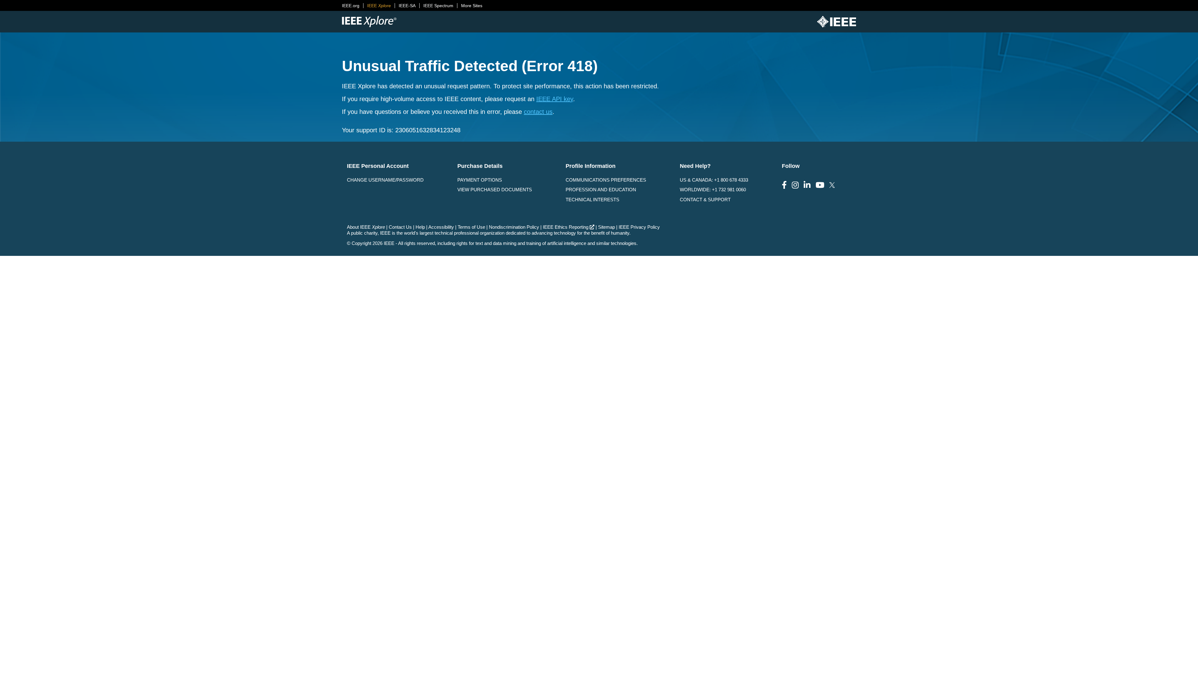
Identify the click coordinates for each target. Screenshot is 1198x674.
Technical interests (592, 199)
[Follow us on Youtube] (820, 185)
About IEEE (366, 227)
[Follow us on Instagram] (795, 185)
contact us (538, 111)
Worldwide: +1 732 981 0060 (713, 189)
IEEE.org (350, 5)
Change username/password (385, 180)
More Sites (471, 5)
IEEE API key (554, 98)
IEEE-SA (407, 5)
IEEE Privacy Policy (639, 227)
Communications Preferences (606, 180)
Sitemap (606, 227)
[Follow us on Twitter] (832, 185)
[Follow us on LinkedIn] (807, 185)
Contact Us (400, 227)
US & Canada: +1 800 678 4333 (714, 180)
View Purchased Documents (494, 189)
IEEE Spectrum (438, 5)
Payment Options (479, 180)
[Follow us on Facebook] (784, 185)
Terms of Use (471, 227)
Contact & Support (705, 199)
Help (420, 227)
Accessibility (441, 227)
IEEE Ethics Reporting (565, 227)
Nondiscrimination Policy (514, 227)
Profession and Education (601, 189)
